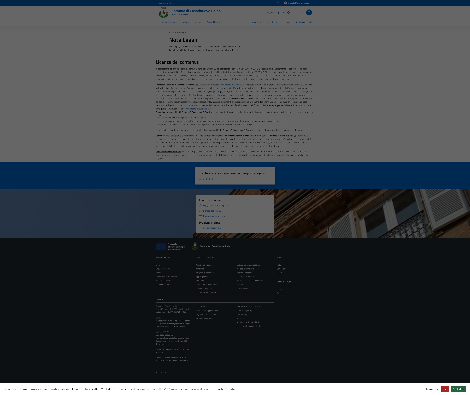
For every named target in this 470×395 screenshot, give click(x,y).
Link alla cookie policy (225, 389)
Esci (445, 389)
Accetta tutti (458, 389)
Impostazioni (432, 389)
